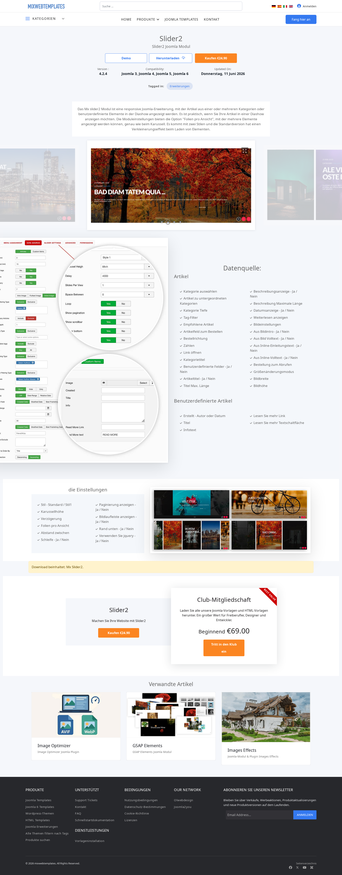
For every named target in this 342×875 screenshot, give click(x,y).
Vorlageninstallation (89, 841)
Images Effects (242, 750)
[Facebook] (290, 867)
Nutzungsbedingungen (141, 800)
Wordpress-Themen (40, 813)
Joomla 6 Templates (40, 807)
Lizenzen (130, 820)
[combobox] (171, 6)
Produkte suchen (38, 840)
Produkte (146, 19)
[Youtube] (304, 867)
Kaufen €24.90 (216, 58)
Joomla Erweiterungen (42, 827)
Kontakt (211, 19)
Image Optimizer (54, 745)
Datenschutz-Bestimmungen (145, 807)
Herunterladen (168, 58)
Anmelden (305, 815)
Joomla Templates (181, 19)
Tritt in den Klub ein (224, 648)
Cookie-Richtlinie (136, 813)
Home (126, 19)
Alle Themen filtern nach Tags (47, 833)
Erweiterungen (180, 86)
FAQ (78, 813)
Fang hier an (301, 19)
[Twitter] (297, 867)
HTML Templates (38, 820)
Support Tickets (86, 800)
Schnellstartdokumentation (94, 820)
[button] (162, 222)
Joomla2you (182, 807)
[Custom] (311, 867)
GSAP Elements (147, 745)
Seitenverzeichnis (306, 863)
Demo (126, 58)
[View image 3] (244, 150)
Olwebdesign (183, 800)
